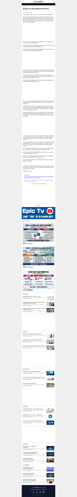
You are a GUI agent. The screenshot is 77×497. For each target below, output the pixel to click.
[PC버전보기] (43, 492)
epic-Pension (37, 4)
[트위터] (25, 12)
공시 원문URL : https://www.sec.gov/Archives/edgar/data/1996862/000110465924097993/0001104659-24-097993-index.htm (38, 177)
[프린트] (31, 12)
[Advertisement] (38, 91)
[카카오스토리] (37, 492)
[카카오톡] (27, 12)
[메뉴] (23, 1)
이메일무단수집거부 (38, 489)
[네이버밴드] (29, 12)
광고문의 (44, 487)
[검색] (54, 1)
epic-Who (23, 4)
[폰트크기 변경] (53, 13)
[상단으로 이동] (75, 495)
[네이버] (40, 492)
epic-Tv (42, 4)
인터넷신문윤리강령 (44, 489)
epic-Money (34, 4)
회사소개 (32, 487)
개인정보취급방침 (36, 487)
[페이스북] (24, 12)
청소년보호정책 (32, 489)
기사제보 (41, 487)
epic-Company (28, 4)
